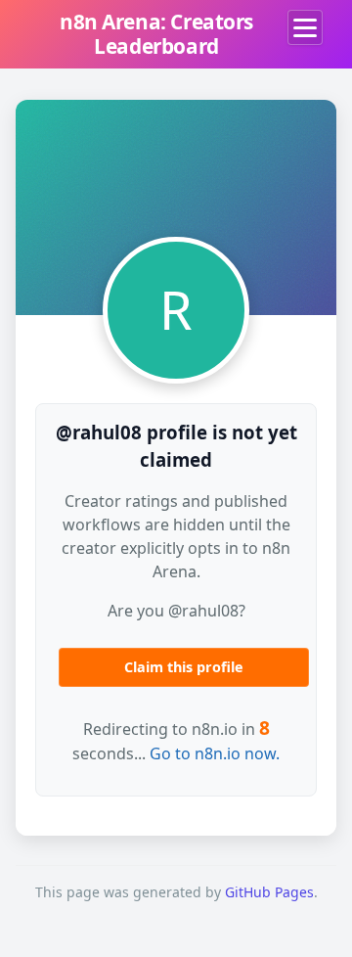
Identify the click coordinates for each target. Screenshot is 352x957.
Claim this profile (183, 667)
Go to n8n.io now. (215, 753)
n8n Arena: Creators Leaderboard (156, 34)
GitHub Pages (269, 892)
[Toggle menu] (305, 27)
